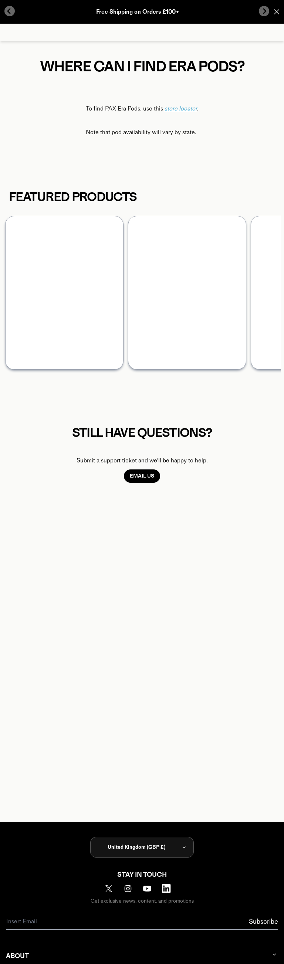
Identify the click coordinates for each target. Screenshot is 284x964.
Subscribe (263, 921)
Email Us (142, 476)
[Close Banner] (276, 12)
